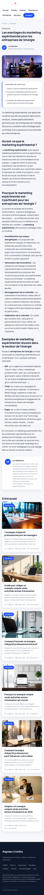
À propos (17, 15)
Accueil (6, 10)
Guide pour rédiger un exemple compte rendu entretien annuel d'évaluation (19, 588)
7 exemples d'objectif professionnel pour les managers (20, 534)
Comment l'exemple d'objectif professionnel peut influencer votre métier (18, 753)
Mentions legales (25, 869)
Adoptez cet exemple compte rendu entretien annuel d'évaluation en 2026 (18, 809)
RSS (34, 869)
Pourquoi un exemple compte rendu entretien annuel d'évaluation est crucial (18, 697)
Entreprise (7, 15)
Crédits (14, 10)
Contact (28, 15)
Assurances (33, 10)
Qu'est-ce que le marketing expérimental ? (22, 89)
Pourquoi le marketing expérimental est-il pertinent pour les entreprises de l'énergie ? (22, 94)
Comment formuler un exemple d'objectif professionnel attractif (20, 643)
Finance (22, 10)
